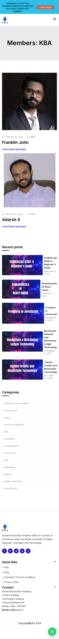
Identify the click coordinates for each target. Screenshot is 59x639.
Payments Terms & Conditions (19, 577)
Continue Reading (14, 149)
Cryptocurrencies (14, 425)
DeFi (6, 432)
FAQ (6, 567)
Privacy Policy (11, 582)
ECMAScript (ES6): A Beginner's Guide (50, 262)
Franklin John (15, 142)
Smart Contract (13, 481)
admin (32, 137)
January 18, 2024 (13, 137)
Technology (11, 488)
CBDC (7, 418)
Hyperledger (11, 446)
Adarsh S (11, 219)
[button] (52, 632)
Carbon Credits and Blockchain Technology (50, 367)
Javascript (10, 453)
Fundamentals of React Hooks (49, 286)
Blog (6, 572)
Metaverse (9, 467)
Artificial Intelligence (16, 403)
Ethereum (9, 439)
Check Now (45, 7)
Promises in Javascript (51, 310)
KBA (6, 460)
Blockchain (10, 410)
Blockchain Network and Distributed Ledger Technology (50, 339)
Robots (8, 474)
